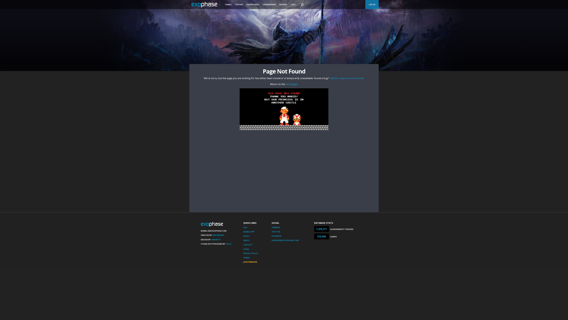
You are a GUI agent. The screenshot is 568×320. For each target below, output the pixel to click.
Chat (293, 4)
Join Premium (250, 262)
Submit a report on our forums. (346, 78)
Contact (247, 244)
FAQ (245, 227)
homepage (292, 84)
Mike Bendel (218, 235)
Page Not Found (284, 71)
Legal (246, 249)
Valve (228, 244)
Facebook (276, 236)
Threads (276, 227)
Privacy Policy (250, 253)
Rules (246, 236)
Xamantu (216, 239)
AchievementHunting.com (285, 240)
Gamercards (253, 4)
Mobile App (248, 231)
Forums (239, 4)
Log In (372, 4)
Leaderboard (269, 4)
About (246, 240)
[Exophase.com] (206, 5)
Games (228, 4)
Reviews (283, 4)
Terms (246, 257)
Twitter (276, 231)
